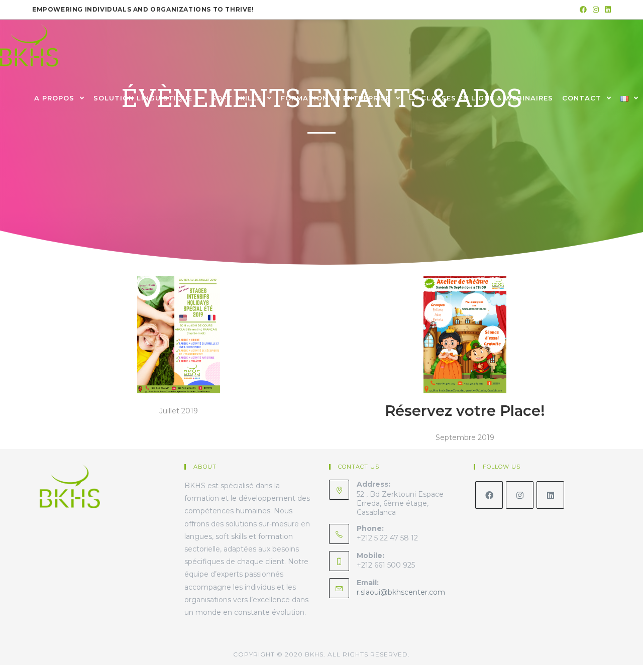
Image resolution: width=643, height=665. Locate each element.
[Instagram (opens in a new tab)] (596, 10)
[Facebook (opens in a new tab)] (583, 10)
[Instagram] (519, 495)
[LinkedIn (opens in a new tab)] (606, 10)
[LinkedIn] (550, 495)
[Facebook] (489, 495)
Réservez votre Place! (465, 410)
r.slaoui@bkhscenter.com (401, 592)
